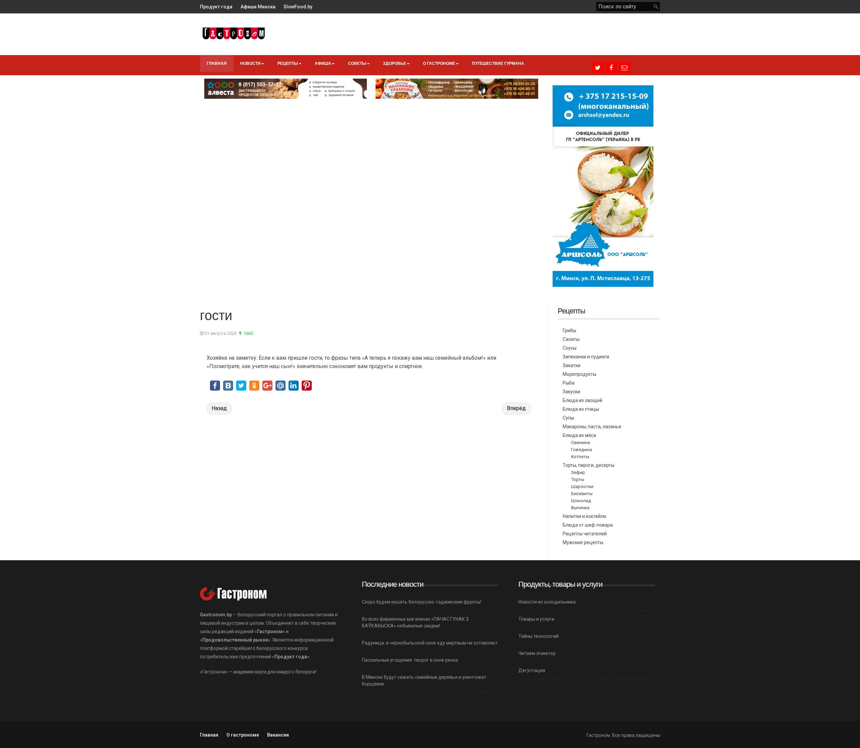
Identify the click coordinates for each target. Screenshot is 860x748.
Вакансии (278, 735)
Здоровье (394, 63)
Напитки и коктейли (584, 516)
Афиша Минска (258, 6)
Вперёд (516, 408)
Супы (568, 418)
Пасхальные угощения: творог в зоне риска (410, 660)
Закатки (571, 365)
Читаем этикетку (537, 653)
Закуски (571, 391)
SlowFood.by (298, 6)
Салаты (571, 339)
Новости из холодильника (547, 602)
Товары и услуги (536, 619)
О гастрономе (439, 63)
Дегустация (531, 670)
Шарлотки (582, 486)
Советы (357, 63)
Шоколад (581, 500)
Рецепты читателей (585, 533)
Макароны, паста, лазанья (592, 426)
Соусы (569, 348)
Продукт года (216, 6)
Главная (217, 63)
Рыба (568, 383)
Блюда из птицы (581, 409)
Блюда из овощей (582, 400)
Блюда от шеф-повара (588, 525)
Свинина (580, 442)
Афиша (323, 63)
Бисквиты (582, 493)
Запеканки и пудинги (586, 356)
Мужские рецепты (583, 542)
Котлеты (580, 456)
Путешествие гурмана (498, 63)
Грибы (569, 330)
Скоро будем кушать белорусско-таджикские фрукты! (421, 602)
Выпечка (580, 507)
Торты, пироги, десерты (588, 465)
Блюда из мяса (579, 435)
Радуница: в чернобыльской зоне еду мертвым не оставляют (430, 643)
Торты (577, 479)
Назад (219, 408)
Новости (250, 63)
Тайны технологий (538, 636)
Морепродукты (579, 374)
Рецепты (287, 63)
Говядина (581, 449)
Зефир (578, 472)
